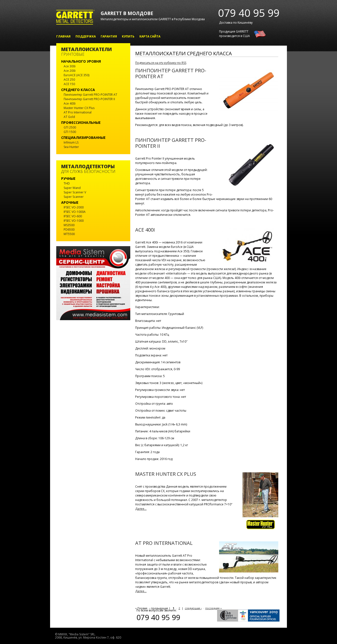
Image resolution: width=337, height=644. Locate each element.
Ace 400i (145, 229)
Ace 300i (69, 66)
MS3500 (69, 225)
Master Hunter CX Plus (165, 474)
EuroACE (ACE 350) (76, 75)
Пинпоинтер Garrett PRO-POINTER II (170, 143)
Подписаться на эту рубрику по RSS (160, 63)
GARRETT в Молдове (127, 13)
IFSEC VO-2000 (74, 207)
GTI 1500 (70, 132)
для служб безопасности (88, 169)
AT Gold (69, 117)
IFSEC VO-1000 (74, 221)
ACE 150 (69, 84)
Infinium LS (71, 142)
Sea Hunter (71, 147)
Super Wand (72, 188)
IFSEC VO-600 (73, 216)
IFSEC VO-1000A (75, 212)
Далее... (141, 509)
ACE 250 (69, 79)
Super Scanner (74, 197)
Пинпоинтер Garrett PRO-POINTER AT (170, 73)
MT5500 (69, 234)
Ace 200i (69, 71)
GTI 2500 (70, 127)
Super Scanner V (75, 192)
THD (67, 183)
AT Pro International (164, 543)
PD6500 (69, 229)
